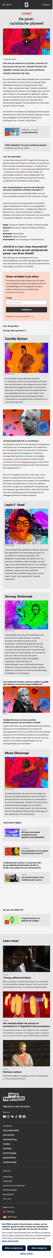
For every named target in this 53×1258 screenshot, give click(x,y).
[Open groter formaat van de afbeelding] (26, 358)
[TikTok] (16, 1116)
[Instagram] (8, 1116)
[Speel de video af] (26, 41)
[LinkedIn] (20, 1116)
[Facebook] (24, 1116)
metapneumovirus (28, 462)
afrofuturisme (30, 169)
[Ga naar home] (26, 4)
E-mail (9, 298)
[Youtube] (4, 1116)
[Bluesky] (12, 1116)
